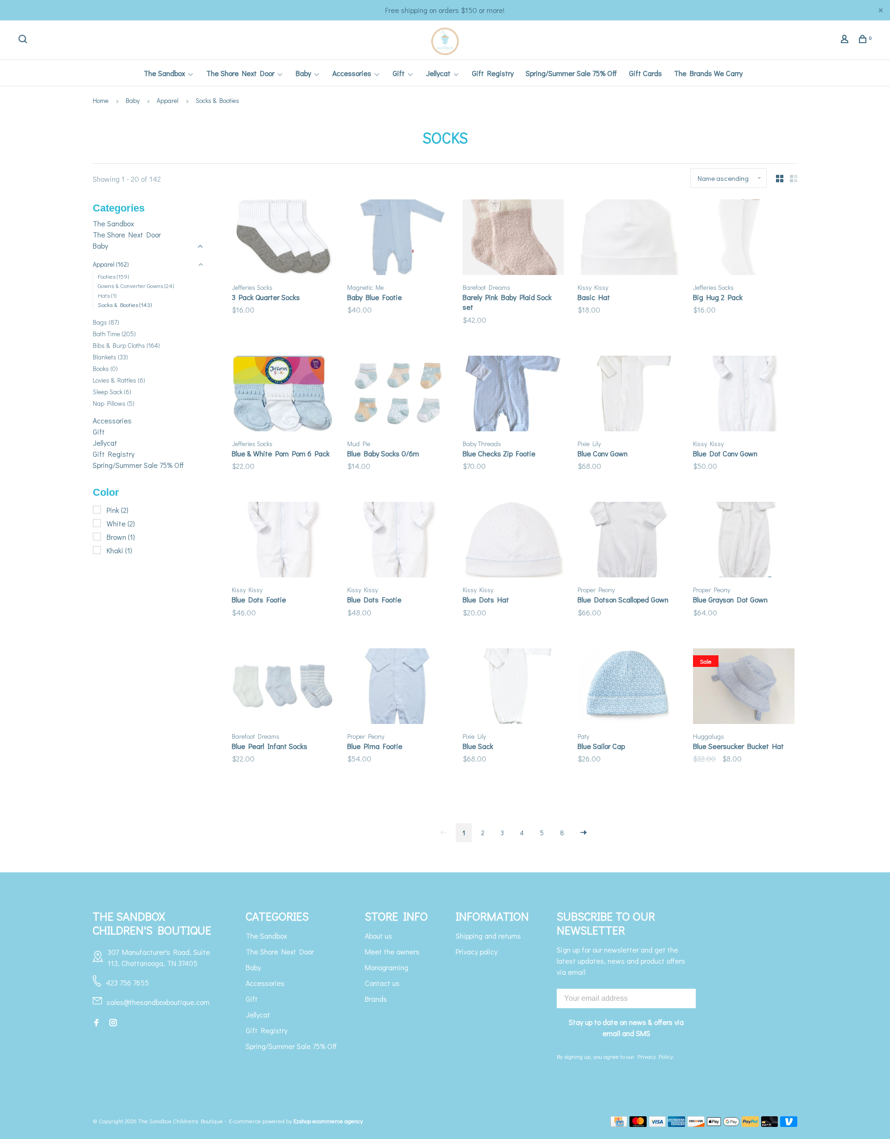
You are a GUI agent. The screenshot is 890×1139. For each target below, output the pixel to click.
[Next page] (583, 832)
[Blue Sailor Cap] (628, 687)
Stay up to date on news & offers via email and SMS (626, 1027)
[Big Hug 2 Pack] (744, 238)
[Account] (845, 40)
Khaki (119, 550)
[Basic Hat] (628, 238)
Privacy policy (476, 951)
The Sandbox (164, 73)
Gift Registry (493, 73)
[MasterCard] (638, 1124)
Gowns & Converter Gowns (136, 285)
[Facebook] (96, 1023)
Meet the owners (392, 951)
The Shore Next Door (240, 73)
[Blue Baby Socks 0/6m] (398, 395)
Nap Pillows (113, 403)
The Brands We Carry (708, 73)
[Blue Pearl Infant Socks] (282, 687)
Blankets (110, 356)
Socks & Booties (217, 100)
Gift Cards (645, 73)
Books (105, 368)
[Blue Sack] (513, 687)
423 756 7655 (127, 982)
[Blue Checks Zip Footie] (513, 395)
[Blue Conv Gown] (628, 395)
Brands (376, 999)
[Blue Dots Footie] (282, 541)
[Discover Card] (696, 1124)
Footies (113, 276)
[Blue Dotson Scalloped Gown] (628, 541)
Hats (107, 295)
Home (100, 100)
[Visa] (657, 1124)
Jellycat (438, 73)
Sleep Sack (112, 391)
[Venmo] (788, 1124)
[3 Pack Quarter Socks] (282, 238)
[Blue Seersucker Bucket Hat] (744, 687)
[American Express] (676, 1124)
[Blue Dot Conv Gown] (744, 395)
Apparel (167, 100)
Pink (117, 510)
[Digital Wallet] (723, 1124)
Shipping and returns (488, 936)
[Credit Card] (618, 1124)
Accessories (351, 73)
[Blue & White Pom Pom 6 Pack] (282, 395)
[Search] (24, 40)
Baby (303, 73)
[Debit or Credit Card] (769, 1124)
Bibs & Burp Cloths (126, 345)
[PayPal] (750, 1124)
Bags (106, 322)
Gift (399, 73)
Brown (121, 537)
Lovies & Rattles (119, 380)
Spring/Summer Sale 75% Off (571, 73)
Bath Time (114, 333)
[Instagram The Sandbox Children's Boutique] (113, 1023)
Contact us (382, 983)
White (121, 523)
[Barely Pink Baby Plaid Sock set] (513, 238)
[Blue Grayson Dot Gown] (744, 541)
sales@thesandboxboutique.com (158, 1002)
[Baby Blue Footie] (398, 238)
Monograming (386, 967)
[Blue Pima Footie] (398, 687)
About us (378, 936)
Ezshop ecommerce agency (328, 1121)
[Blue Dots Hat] (513, 541)
